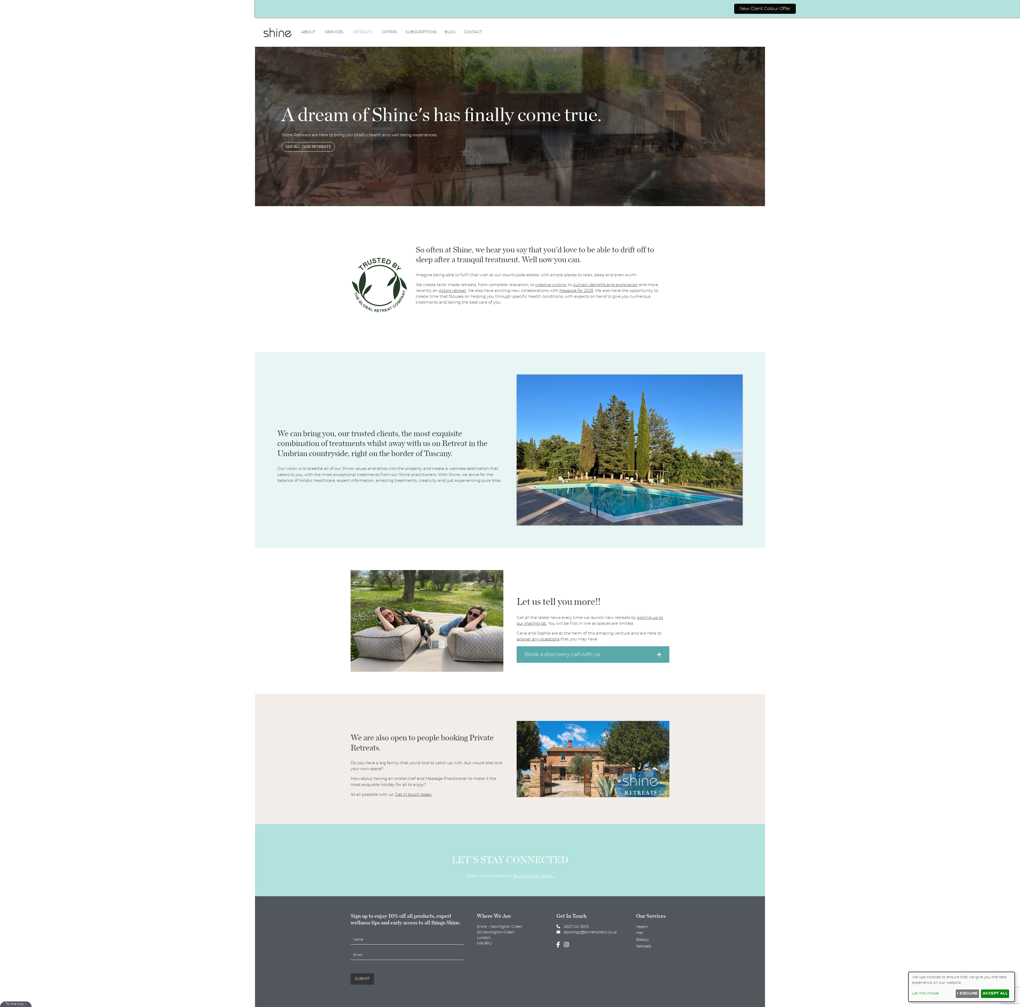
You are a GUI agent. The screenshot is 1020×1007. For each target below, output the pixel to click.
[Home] (277, 32)
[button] (593, 654)
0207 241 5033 (576, 927)
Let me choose (925, 993)
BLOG (450, 32)
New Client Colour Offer (765, 8)
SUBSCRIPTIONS (421, 32)
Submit (362, 979)
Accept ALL (995, 993)
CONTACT (473, 32)
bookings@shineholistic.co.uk (590, 932)
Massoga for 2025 (576, 291)
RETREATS (362, 32)
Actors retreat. (453, 291)
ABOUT (308, 32)
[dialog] (961, 987)
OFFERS (389, 32)
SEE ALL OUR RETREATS (308, 147)
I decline (967, 993)
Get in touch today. (413, 795)
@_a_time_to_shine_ (533, 876)
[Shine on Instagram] (568, 945)
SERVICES (334, 32)
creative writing (550, 285)
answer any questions (538, 639)
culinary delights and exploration (605, 285)
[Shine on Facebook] (559, 945)
